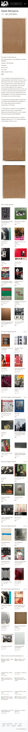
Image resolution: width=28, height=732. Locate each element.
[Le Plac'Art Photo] (5, 3)
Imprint (15, 723)
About (20, 723)
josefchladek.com (22, 728)
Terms (8, 725)
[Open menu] (25, 3)
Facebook (13, 725)
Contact (3, 725)
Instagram (20, 725)
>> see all (25, 331)
